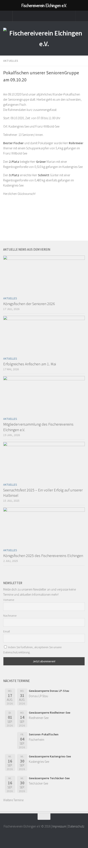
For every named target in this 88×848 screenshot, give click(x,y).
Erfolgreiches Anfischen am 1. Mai (29, 364)
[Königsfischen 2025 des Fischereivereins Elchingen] (44, 526)
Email (6, 631)
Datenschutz (76, 826)
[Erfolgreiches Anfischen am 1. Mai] (44, 335)
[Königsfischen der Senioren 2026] (44, 275)
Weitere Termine (13, 800)
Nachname (9, 615)
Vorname (8, 600)
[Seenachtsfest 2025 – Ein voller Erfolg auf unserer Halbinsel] (44, 461)
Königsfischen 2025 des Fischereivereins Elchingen (43, 555)
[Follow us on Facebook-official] (44, 836)
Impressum (59, 826)
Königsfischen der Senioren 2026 (29, 303)
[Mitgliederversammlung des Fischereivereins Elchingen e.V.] (44, 395)
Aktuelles (10, 61)
